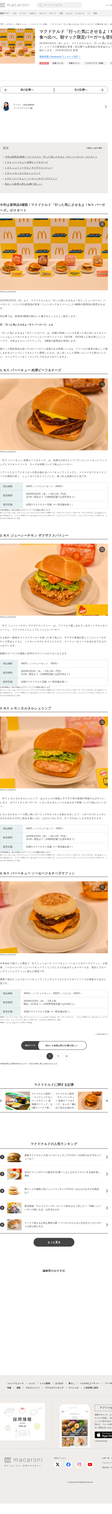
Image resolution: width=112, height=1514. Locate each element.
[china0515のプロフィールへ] (54, 107)
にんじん (69, 13)
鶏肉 (95, 13)
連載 (18, 1388)
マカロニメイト (33, 1388)
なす (15, 13)
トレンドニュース (15, 1383)
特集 (9, 1388)
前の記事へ (27, 89)
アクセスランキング (54, 1388)
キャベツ (52, 13)
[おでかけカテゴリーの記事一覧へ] (44, 63)
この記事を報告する (101, 1034)
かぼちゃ (32, 13)
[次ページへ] (66, 1056)
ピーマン (23, 13)
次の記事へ (81, 89)
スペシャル (74, 1388)
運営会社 (105, 1467)
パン (89, 13)
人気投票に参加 (91, 1388)
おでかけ (59, 1383)
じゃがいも (80, 13)
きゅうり (42, 13)
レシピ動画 (45, 1383)
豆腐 (61, 13)
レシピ (32, 1383)
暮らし (72, 1383)
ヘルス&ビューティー (90, 1383)
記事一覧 (105, 1458)
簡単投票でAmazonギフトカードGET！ (60, 56)
